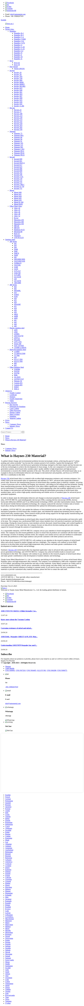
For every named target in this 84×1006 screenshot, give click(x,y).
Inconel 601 (18, 161)
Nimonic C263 (19, 149)
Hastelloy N (18, 53)
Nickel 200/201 (19, 69)
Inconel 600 (18, 159)
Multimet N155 (19, 230)
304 (15, 247)
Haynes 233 (18, 120)
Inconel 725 (18, 182)
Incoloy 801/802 (19, 86)
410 (15, 293)
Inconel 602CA (19, 163)
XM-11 (16, 389)
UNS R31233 (19, 238)
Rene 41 (17, 234)
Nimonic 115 (18, 145)
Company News (15, 424)
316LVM (17, 273)
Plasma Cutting (15, 412)
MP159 (16, 226)
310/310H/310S (19, 261)
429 (15, 302)
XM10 (16, 387)
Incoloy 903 (18, 94)
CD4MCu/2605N (20, 348)
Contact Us (9, 428)
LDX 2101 (18, 342)
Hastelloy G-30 (19, 47)
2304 (16, 332)
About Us (8, 391)
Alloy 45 (17, 210)
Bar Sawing (14, 405)
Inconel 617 (18, 165)
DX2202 (17, 340)
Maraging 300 (19, 222)
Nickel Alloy (9, 29)
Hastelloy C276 (19, 43)
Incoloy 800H (19, 82)
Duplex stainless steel (17, 328)
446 (15, 326)
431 (15, 306)
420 (15, 298)
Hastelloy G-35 (19, 49)
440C (16, 318)
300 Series (13, 241)
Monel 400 (18, 192)
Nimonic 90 (18, 139)
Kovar (16, 218)
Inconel (12, 157)
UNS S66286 (51, 670)
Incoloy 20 (17, 72)
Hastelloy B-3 (19, 35)
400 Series (13, 285)
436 (15, 310)
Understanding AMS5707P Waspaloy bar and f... (19, 645)
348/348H (17, 283)
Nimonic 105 (18, 143)
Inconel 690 (18, 171)
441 (15, 320)
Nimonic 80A (19, 135)
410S (16, 296)
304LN (16, 253)
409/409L (17, 291)
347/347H (17, 281)
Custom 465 (18, 385)
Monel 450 (18, 200)
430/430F (17, 304)
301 (15, 243)
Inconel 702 (18, 173)
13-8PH (16, 351)
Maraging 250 (19, 220)
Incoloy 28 (17, 74)
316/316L (17, 265)
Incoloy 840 (18, 90)
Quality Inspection (16, 399)
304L (16, 251)
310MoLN (17, 263)
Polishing (13, 416)
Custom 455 (18, 383)
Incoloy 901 (18, 92)
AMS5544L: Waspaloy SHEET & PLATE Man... (19, 637)
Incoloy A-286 (19, 106)
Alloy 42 (17, 208)
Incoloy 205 (18, 76)
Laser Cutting (14, 408)
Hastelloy (13, 31)
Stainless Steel (10, 239)
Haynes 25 (17, 110)
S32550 (16, 371)
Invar (11, 61)
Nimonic (13, 131)
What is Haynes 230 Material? (15, 440)
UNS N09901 (10, 670)
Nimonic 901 (18, 147)
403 (15, 287)
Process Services (11, 403)
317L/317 (17, 271)
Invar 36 (17, 65)
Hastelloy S (18, 55)
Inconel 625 (18, 167)
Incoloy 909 (18, 98)
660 (15, 363)
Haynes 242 (18, 122)
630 (15, 357)
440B (16, 316)
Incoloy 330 (18, 78)
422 (15, 300)
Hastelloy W (18, 57)
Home (7, 27)
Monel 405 (18, 198)
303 (15, 245)
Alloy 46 (17, 212)
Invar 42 (17, 63)
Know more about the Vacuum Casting (15, 619)
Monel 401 (18, 194)
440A (16, 314)
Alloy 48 (17, 214)
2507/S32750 (18, 336)
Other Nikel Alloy (16, 206)
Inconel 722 (18, 181)
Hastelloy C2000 (20, 39)
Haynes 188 (18, 114)
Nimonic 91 (18, 141)
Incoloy (12, 70)
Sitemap (8, 666)
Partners (12, 397)
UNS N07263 (21, 670)
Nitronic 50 (18, 381)
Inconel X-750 (19, 186)
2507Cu (17, 338)
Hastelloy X (18, 59)
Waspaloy (17, 236)
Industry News (15, 426)
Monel (12, 190)
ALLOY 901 (41, 670)
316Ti (16, 269)
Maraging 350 (19, 224)
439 (15, 312)
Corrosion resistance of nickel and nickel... (16, 628)
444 (15, 324)
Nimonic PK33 (19, 155)
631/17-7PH (18, 359)
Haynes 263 (18, 126)
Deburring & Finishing (17, 406)
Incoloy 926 (18, 102)
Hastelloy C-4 (19, 37)
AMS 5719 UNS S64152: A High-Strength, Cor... (19, 611)
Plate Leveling (15, 414)
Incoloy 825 (18, 88)
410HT (16, 294)
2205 (16, 330)
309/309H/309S (19, 259)
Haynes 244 (18, 124)
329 (15, 279)
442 (15, 322)
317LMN (17, 275)
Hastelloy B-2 (19, 33)
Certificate (13, 395)
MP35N (17, 228)
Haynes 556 (18, 129)
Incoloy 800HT (19, 84)
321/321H (17, 277)
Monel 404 (18, 196)
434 (15, 308)
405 (15, 289)
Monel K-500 (18, 202)
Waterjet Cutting (15, 418)
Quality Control (15, 393)
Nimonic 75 (18, 133)
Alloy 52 (17, 216)
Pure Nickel (14, 67)
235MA (16, 334)
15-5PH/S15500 (19, 353)
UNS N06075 (62, 670)
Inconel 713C (18, 177)
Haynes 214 (18, 116)
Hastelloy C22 (19, 41)
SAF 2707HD (19, 346)
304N (16, 255)
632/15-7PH (18, 361)
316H (16, 267)
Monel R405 (18, 204)
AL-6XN (17, 377)
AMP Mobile (9, 668)
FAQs (7, 420)
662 (15, 365)
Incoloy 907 (18, 96)
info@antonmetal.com (17, 14)
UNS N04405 (31, 670)
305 (15, 257)
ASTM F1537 (19, 379)
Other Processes (15, 410)
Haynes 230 (18, 118)
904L (16, 375)
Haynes (12, 108)
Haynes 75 (17, 112)
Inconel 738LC (19, 184)
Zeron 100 (17, 344)
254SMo (17, 369)
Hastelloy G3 (18, 51)
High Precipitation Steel (18, 350)
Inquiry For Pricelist (8, 661)
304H (16, 249)
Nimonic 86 (18, 137)
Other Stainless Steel (17, 367)
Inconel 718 (18, 179)
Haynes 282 (18, 127)
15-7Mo (17, 355)
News (7, 422)
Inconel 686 (18, 169)
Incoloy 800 (18, 80)
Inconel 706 (18, 175)
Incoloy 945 (18, 104)
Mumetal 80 (18, 232)
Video (12, 401)
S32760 (16, 373)
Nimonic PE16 (19, 153)
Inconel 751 (18, 188)
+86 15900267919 (11, 687)
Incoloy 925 (18, 100)
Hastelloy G (18, 45)
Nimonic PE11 (19, 151)
